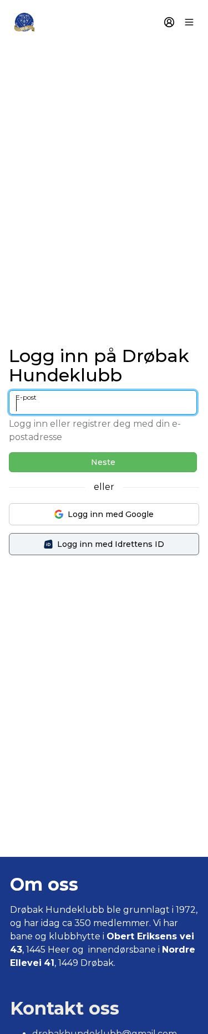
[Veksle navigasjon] (189, 22)
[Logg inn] (169, 22)
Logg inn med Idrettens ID (110, 544)
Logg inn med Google (111, 514)
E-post (26, 397)
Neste (103, 462)
